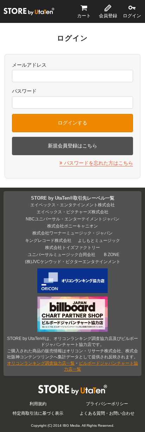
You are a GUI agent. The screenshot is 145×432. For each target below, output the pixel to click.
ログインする (72, 123)
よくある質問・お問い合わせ (107, 413)
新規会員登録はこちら (72, 145)
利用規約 (38, 403)
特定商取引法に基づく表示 (38, 413)
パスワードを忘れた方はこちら (98, 163)
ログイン (132, 15)
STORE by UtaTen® (29, 11)
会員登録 (108, 15)
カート (84, 15)
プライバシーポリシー (107, 403)
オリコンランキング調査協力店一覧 (41, 363)
